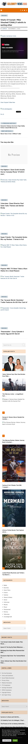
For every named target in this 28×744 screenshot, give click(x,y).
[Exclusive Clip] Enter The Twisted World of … (13, 657)
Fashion (6, 595)
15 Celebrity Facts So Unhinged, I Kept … (13, 720)
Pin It (2, 114)
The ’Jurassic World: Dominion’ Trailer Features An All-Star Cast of (14, 301)
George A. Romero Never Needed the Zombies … (13, 418)
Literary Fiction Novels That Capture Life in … (13, 531)
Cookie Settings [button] (6, 740)
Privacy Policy (5, 680)
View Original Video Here (8, 102)
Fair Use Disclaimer (7, 673)
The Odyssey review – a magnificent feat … (12, 395)
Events (6, 593)
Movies (4, 15)
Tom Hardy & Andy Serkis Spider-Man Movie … (12, 643)
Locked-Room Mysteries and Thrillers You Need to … (13, 574)
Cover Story (7, 590)
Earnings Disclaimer (7, 688)
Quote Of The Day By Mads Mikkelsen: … (13, 647)
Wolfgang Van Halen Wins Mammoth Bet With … (12, 651)
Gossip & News (8, 597)
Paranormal (7, 609)
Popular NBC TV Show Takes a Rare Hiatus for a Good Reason (14, 269)
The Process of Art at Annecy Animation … (13, 724)
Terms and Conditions (7, 675)
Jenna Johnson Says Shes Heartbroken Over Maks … (13, 375)
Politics (6, 612)
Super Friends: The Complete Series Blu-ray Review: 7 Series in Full (14, 238)
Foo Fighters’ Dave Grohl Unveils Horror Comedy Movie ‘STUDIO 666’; (13, 171)
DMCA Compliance (7, 690)
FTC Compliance (6, 685)
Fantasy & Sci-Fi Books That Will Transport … (11, 486)
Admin (4, 28)
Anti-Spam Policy (6, 695)
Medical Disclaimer (7, 683)
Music (5, 607)
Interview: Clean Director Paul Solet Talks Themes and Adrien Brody (12, 205)
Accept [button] (15, 740)
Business (6, 588)
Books (5, 585)
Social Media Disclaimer (8, 678)
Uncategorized (8, 617)
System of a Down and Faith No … (10, 717)
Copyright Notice (6, 692)
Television (7, 614)
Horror (5, 600)
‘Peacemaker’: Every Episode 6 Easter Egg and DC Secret (12, 332)
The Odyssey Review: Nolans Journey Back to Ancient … (13, 441)
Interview (6, 602)
